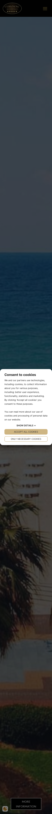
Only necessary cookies (26, 439)
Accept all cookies (26, 431)
